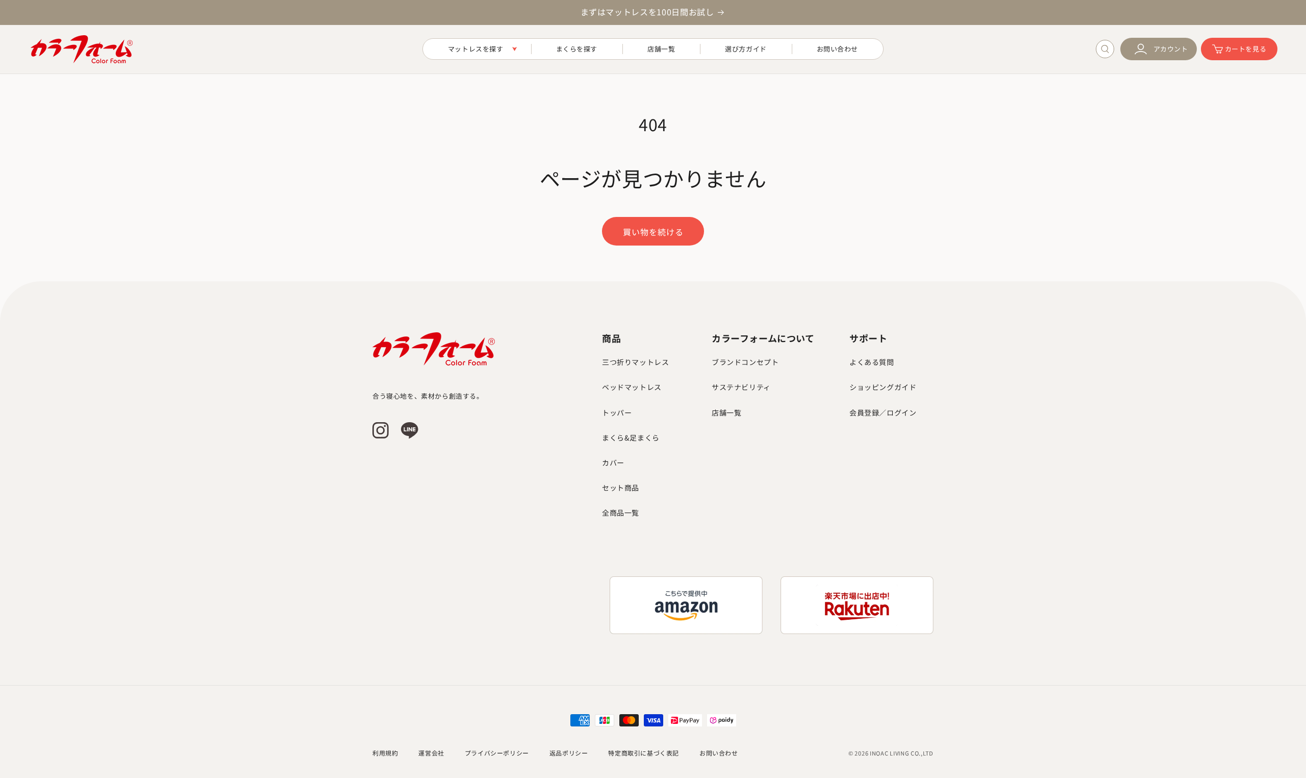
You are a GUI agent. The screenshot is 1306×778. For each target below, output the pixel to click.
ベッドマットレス (632, 387)
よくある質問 (871, 362)
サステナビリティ (741, 387)
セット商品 (620, 487)
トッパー (617, 412)
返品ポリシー (568, 752)
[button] (477, 49)
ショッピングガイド (882, 387)
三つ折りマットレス (635, 362)
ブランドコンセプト (745, 362)
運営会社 (431, 752)
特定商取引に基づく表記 (643, 752)
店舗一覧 (726, 412)
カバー (613, 462)
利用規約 (385, 752)
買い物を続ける (653, 232)
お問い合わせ (718, 752)
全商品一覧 (620, 512)
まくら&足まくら (631, 437)
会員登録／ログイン (882, 412)
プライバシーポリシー (497, 752)
